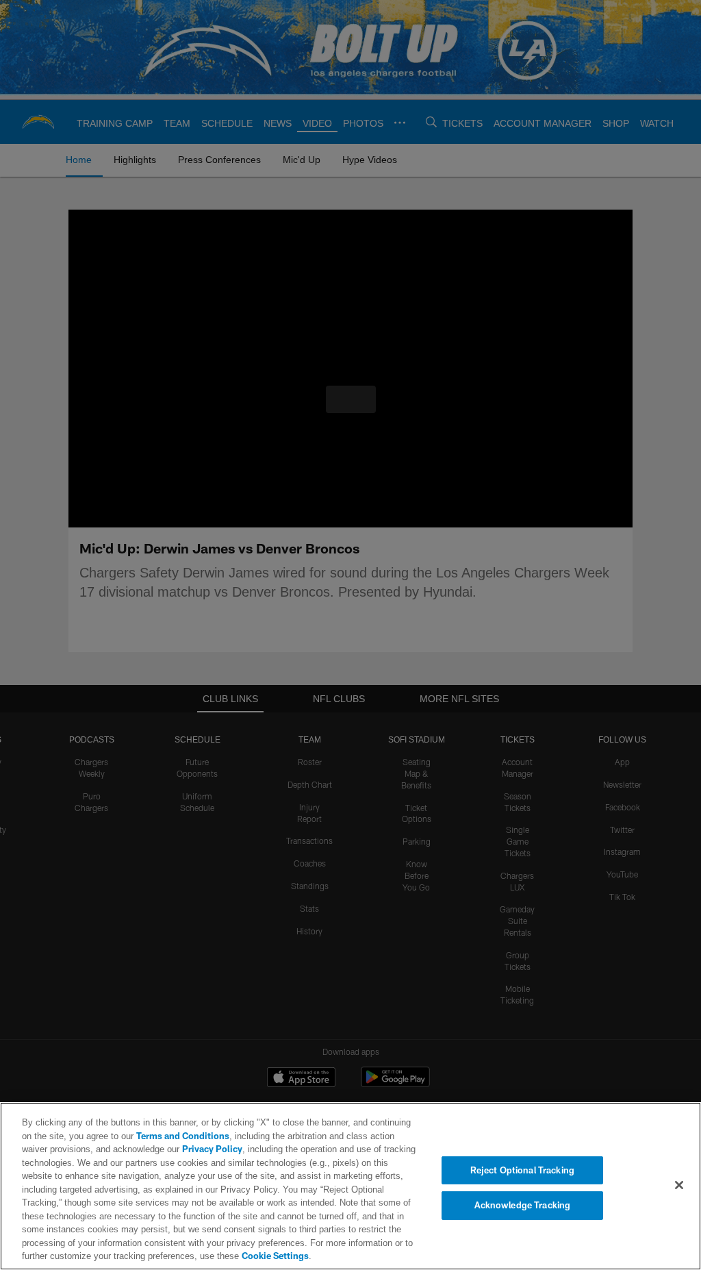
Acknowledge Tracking (522, 1204)
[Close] (679, 1185)
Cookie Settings (78, 1255)
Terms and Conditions (150, 1135)
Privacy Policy (180, 1148)
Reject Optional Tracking (522, 1170)
